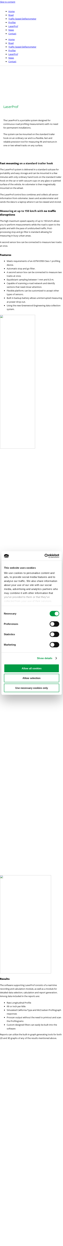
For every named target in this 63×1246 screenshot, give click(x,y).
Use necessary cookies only (31, 687)
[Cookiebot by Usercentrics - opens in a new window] (45, 556)
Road (11, 15)
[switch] (54, 624)
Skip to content (7, 1)
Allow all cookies (31, 668)
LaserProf (13, 26)
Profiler (12, 22)
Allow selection (31, 678)
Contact (12, 33)
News (11, 29)
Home (11, 11)
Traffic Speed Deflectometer (22, 18)
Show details (44, 658)
